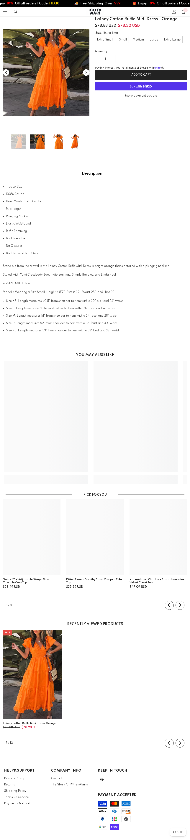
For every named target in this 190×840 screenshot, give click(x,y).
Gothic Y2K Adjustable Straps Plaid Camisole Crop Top (26, 581)
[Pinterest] (102, 779)
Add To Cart (141, 74)
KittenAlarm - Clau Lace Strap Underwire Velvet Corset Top (157, 581)
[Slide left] (169, 605)
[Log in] (174, 12)
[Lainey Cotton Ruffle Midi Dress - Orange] (32, 674)
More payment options (141, 95)
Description (92, 174)
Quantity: (101, 51)
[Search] (15, 11)
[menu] (5, 11)
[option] (46, 72)
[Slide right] (180, 605)
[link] (46, 476)
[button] (6, 72)
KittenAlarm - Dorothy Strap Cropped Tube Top (94, 581)
